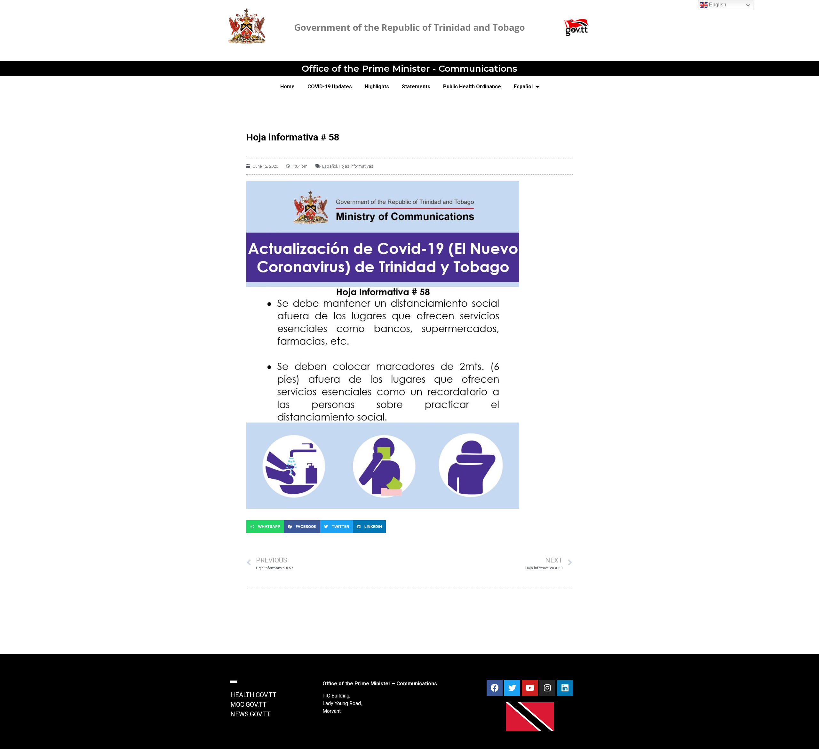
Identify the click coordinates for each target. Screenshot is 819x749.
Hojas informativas (356, 166)
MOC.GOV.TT (248, 704)
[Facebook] (495, 688)
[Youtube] (530, 688)
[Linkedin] (565, 688)
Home (287, 87)
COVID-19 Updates (329, 87)
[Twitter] (512, 688)
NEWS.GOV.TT (250, 714)
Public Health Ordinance (472, 87)
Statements (416, 87)
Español (523, 87)
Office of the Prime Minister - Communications (409, 68)
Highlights (377, 87)
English (717, 4)
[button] (265, 526)
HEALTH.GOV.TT (253, 695)
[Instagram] (547, 688)
